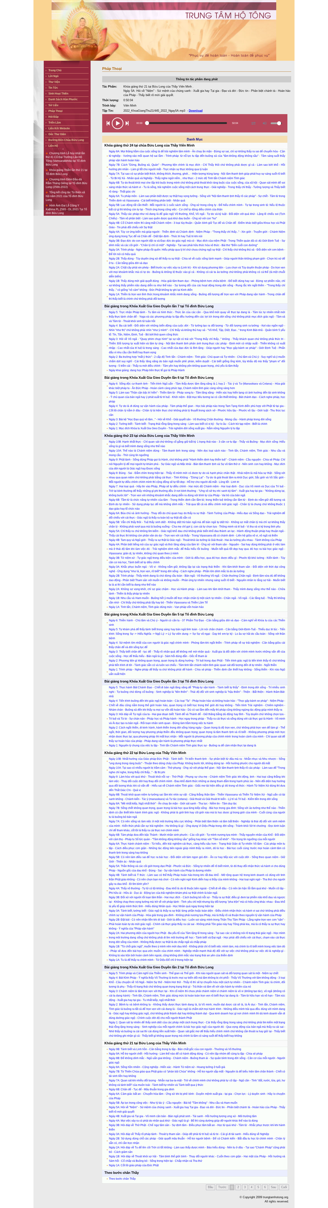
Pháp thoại (55, 111)
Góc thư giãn (57, 134)
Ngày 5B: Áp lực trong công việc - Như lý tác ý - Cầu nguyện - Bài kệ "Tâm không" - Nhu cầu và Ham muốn (173, 1102)
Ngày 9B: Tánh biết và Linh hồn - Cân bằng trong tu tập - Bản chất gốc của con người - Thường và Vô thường (175, 1049)
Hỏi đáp (53, 116)
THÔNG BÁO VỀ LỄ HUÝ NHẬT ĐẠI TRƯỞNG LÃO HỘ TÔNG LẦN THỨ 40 (67, 207)
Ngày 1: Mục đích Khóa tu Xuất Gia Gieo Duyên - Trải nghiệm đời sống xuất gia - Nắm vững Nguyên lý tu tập (174, 428)
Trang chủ (54, 70)
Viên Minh (129, 105)
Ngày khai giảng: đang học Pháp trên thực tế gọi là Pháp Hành (147, 370)
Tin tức (53, 87)
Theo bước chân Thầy (122, 1178)
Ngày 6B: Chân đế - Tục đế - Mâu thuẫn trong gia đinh (141, 1089)
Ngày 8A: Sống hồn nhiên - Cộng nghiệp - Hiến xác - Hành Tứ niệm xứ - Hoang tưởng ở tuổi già (167, 1067)
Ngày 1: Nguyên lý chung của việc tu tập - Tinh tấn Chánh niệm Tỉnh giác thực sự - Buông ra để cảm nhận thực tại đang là (182, 745)
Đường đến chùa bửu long (66, 140)
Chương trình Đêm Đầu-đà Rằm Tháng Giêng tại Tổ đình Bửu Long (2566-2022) (66, 168)
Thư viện (54, 82)
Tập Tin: (108, 110)
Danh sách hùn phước (63, 99)
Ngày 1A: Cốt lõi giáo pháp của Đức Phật (134, 1165)
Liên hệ (53, 145)
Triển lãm (54, 122)
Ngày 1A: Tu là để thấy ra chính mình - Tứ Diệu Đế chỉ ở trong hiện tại (151, 959)
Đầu (210, 1187)
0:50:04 (128, 100)
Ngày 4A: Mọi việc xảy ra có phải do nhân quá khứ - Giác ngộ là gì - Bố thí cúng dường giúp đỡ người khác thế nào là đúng (183, 1120)
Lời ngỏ (53, 76)
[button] (108, 123)
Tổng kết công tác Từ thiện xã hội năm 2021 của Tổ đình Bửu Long (65, 181)
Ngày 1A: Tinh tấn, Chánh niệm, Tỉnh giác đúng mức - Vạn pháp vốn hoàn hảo (156, 607)
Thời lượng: (110, 100)
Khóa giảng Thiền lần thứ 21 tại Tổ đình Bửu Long (66, 157)
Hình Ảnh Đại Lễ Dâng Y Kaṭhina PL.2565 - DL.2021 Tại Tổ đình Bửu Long (66, 194)
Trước (222, 1187)
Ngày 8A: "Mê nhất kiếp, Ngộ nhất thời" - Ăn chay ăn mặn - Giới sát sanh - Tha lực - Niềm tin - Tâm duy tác (173, 803)
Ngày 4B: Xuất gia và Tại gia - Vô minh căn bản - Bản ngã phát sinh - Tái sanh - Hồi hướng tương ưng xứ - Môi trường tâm (183, 1116)
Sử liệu (53, 105)
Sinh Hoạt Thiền (58, 93)
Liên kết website (59, 128)
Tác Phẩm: (109, 86)
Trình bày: (109, 105)
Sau (273, 1187)
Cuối (284, 1187)
